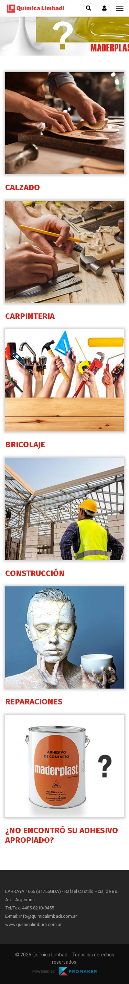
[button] (104, 8)
